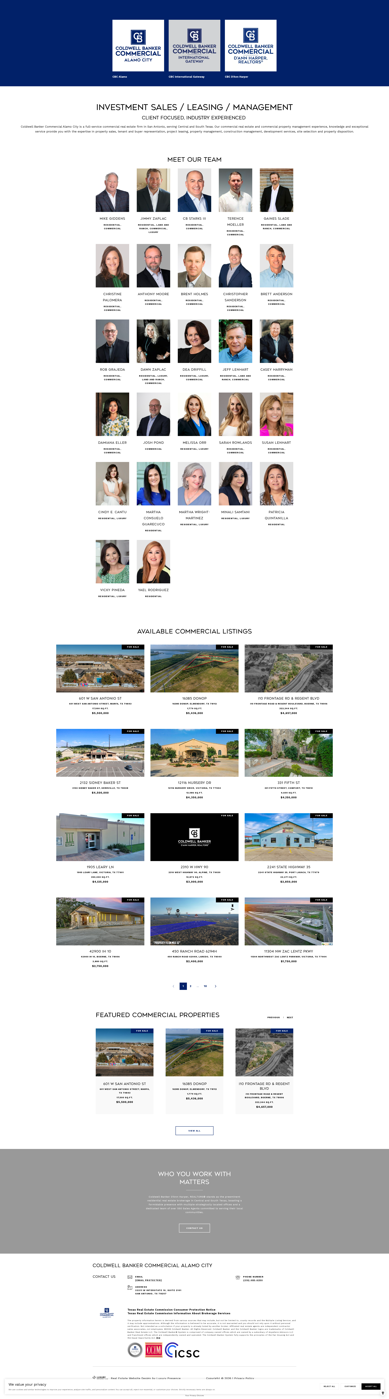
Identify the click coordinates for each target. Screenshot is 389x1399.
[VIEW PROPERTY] (100, 678)
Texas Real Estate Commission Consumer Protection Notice (171, 1309)
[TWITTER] (293, 1378)
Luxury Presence (169, 1378)
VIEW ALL (194, 1130)
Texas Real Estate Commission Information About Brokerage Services (179, 1313)
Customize (350, 1386)
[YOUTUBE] (285, 1378)
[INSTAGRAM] (277, 1378)
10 (205, 986)
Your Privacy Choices (194, 1395)
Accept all (371, 1386)
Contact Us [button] (194, 1228)
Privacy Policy (244, 1378)
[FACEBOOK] (269, 1378)
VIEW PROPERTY (100, 681)
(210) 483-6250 (253, 1280)
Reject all (329, 1386)
